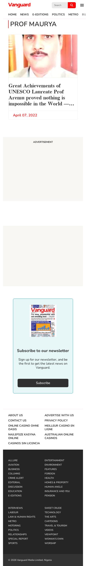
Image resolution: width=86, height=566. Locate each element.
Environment (53, 464)
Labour (13, 512)
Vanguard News (19, 5)
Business (14, 469)
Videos (49, 530)
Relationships (17, 534)
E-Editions (40, 14)
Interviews (15, 508)
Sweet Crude (53, 508)
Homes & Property (56, 482)
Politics (58, 14)
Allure (13, 460)
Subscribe (43, 383)
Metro (73, 14)
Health (49, 478)
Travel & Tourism (56, 525)
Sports (12, 543)
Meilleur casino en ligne (59, 427)
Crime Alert (16, 478)
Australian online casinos (59, 436)
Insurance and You (57, 491)
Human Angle (54, 486)
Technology (53, 512)
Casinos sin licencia (24, 443)
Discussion (15, 486)
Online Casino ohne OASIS (23, 427)
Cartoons (51, 521)
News (24, 14)
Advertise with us (59, 415)
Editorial (14, 482)
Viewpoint (51, 534)
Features (51, 469)
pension (50, 495)
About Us (15, 415)
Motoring (14, 525)
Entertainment (54, 460)
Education (15, 491)
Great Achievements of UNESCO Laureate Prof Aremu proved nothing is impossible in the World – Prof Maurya (39, 95)
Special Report (18, 538)
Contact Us (17, 420)
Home (12, 14)
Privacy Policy (56, 420)
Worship (50, 543)
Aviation (13, 464)
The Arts (50, 516)
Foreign (50, 473)
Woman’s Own (54, 538)
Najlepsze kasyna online (21, 436)
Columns (14, 473)
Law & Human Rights (21, 516)
